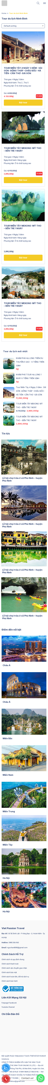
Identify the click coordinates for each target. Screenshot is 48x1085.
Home (4, 13)
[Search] (38, 3)
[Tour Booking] (6, 3)
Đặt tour (23, 102)
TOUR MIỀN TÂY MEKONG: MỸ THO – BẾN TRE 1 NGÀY (22, 149)
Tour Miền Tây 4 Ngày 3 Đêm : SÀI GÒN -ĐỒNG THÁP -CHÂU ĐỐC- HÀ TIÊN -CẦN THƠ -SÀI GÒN (23, 71)
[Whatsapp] (40, 1078)
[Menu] (44, 3)
